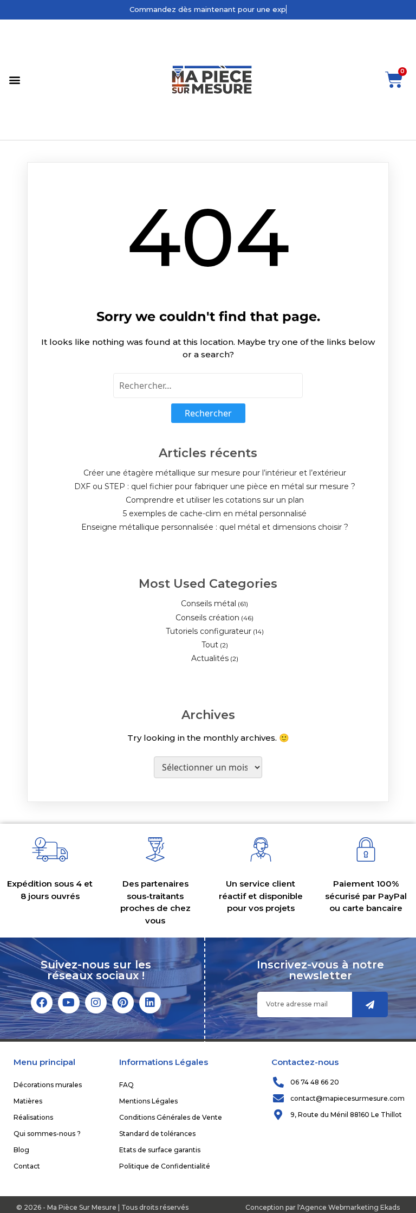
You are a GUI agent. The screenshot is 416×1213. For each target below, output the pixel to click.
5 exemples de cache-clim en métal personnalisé (215, 513)
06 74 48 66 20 (314, 1082)
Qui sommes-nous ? (47, 1133)
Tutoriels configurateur (208, 631)
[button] (14, 79)
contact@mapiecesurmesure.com (347, 1098)
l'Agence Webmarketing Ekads (348, 1207)
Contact (27, 1166)
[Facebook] (42, 1002)
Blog (21, 1150)
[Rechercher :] (208, 385)
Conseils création (207, 617)
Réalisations (33, 1117)
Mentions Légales (148, 1101)
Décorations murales (48, 1085)
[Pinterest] (123, 1002)
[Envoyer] (370, 1004)
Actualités (210, 658)
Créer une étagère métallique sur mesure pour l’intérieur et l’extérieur (214, 473)
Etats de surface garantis (159, 1150)
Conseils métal (208, 603)
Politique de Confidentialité (164, 1166)
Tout (210, 645)
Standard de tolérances (157, 1133)
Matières (28, 1101)
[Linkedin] (150, 1002)
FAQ (126, 1085)
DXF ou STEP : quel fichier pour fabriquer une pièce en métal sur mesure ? (214, 486)
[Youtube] (69, 1002)
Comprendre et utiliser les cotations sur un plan (215, 500)
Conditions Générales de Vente (170, 1117)
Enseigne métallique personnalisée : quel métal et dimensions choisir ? (214, 527)
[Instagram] (96, 1002)
